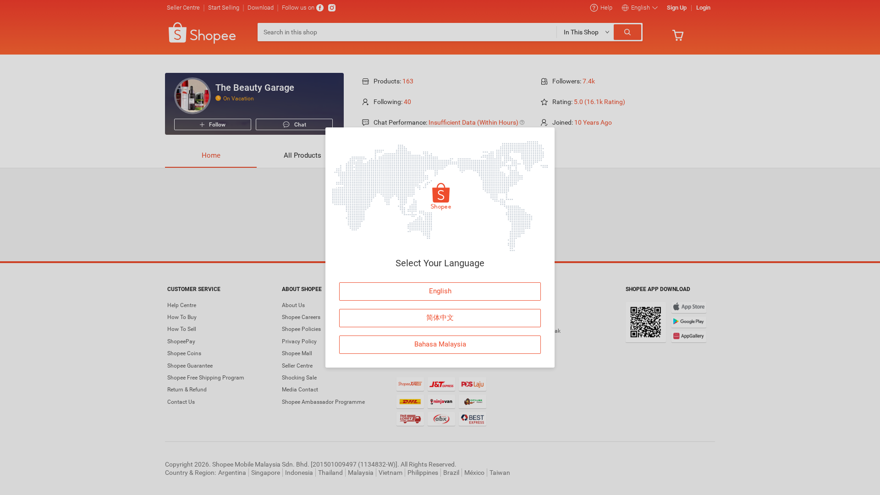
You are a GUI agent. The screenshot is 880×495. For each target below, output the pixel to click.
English (440, 291)
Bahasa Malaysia (440, 344)
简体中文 (440, 318)
